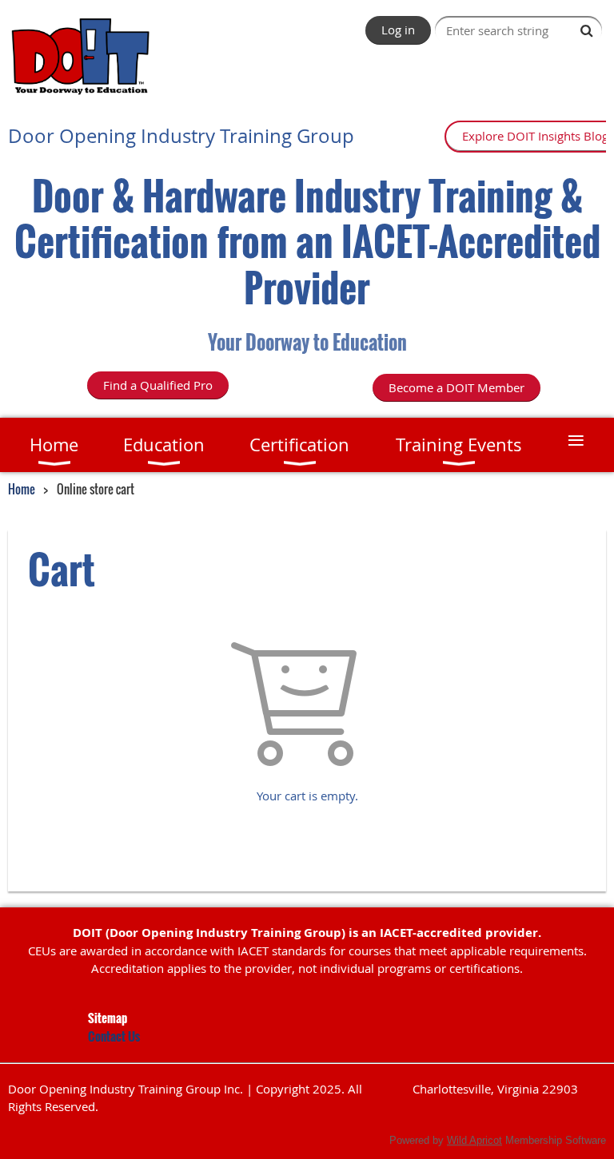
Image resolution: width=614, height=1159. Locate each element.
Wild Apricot (474, 1140)
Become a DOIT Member (456, 387)
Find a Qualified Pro (158, 385)
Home (21, 489)
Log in (398, 30)
